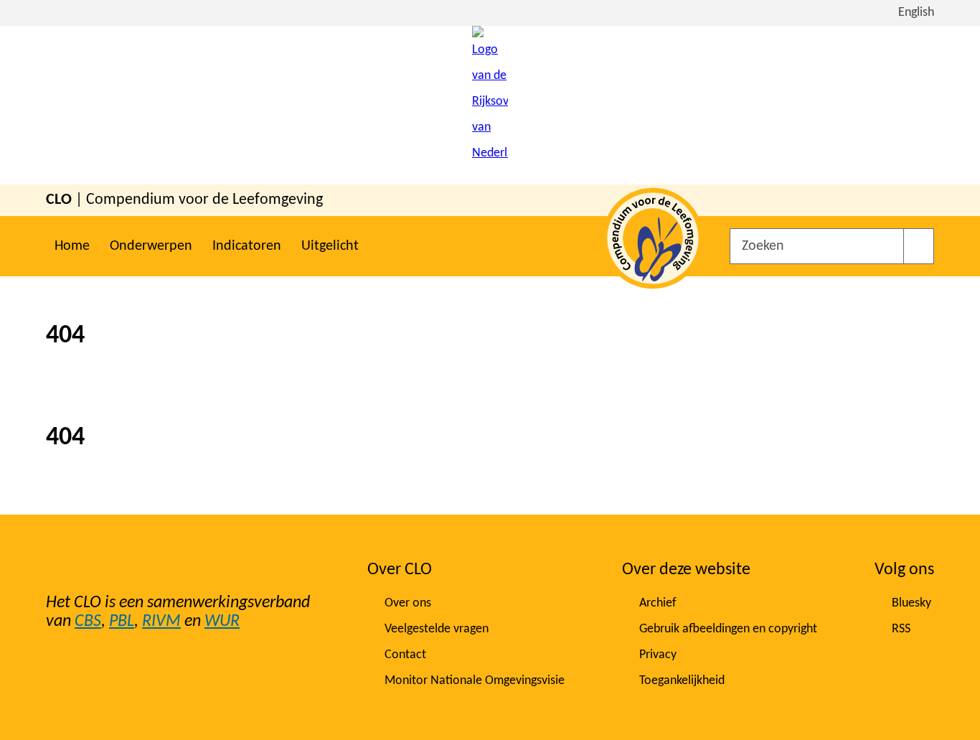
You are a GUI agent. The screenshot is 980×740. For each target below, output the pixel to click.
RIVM (161, 621)
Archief (658, 603)
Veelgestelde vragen (437, 629)
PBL (121, 621)
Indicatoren (246, 246)
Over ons (408, 603)
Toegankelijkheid (682, 681)
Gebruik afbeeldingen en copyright (728, 629)
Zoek (918, 246)
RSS (901, 629)
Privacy (658, 655)
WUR (222, 621)
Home (72, 246)
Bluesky (911, 603)
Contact (405, 655)
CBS (88, 621)
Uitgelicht (330, 246)
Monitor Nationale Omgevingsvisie (475, 681)
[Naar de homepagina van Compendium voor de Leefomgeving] (490, 105)
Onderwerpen (151, 246)
